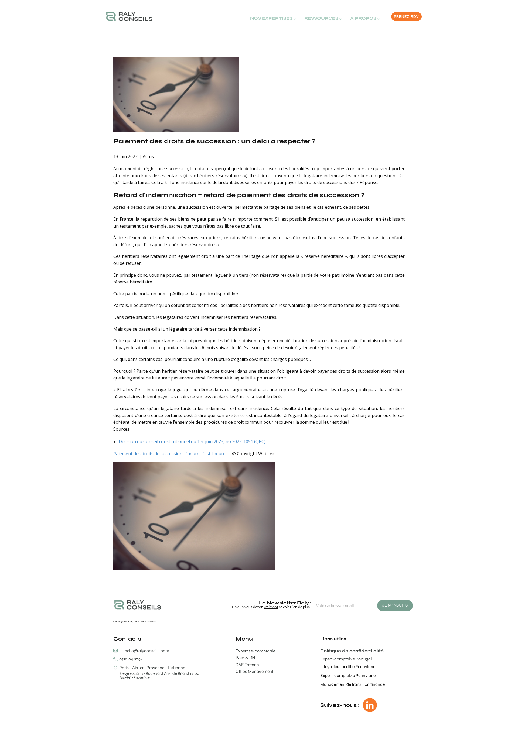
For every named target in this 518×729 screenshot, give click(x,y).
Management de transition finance (352, 684)
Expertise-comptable (255, 650)
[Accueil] (129, 16)
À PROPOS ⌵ (365, 18)
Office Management (254, 671)
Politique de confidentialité (352, 650)
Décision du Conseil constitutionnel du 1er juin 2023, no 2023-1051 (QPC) (192, 441)
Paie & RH (245, 657)
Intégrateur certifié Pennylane (347, 666)
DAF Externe (247, 664)
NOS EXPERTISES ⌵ (273, 18)
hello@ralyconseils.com (147, 650)
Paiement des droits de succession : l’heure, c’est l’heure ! (170, 454)
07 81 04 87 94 (130, 659)
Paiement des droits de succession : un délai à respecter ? (214, 141)
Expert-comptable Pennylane (348, 675)
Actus (148, 156)
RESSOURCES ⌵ (323, 18)
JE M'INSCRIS (395, 605)
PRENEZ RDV (406, 16)
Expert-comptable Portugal (346, 659)
